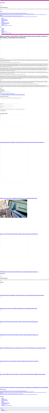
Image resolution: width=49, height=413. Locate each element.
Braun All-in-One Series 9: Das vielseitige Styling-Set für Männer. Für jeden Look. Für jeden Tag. (19, 361)
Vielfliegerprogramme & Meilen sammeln (7, 25)
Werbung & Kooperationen (4, 410)
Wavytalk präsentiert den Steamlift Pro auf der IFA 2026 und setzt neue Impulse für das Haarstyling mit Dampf (22, 142)
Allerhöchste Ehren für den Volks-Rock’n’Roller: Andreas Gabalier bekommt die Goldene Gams (19, 271)
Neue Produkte (12, 93)
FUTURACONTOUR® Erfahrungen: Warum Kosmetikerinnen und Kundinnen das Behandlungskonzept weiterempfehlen (24, 387)
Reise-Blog (3, 30)
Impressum (3, 409)
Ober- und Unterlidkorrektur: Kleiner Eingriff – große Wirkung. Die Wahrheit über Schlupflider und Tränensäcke (22, 374)
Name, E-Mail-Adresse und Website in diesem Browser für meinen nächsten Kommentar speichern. (13, 109)
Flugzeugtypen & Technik (5, 20)
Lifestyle (3, 21)
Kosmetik (7, 93)
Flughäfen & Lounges (4, 19)
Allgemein (3, 18)
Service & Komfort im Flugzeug (5, 23)
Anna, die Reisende (4, 7)
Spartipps (3, 24)
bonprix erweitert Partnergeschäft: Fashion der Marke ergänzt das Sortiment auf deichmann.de (19, 233)
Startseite (3, 28)
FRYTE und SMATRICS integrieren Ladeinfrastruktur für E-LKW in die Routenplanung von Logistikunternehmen (23, 347)
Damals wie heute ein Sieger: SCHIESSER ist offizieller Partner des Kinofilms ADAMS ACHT (18, 198)
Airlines (2, 32)
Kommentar (1, 103)
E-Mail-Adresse (2, 106)
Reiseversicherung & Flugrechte (5, 22)
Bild (2, 93)
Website (1, 107)
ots (1, 92)
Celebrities (4, 93)
